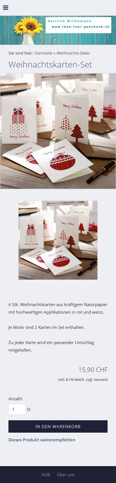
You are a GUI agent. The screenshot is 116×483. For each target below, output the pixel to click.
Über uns (66, 474)
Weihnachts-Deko (73, 53)
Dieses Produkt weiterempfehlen (41, 439)
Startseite (43, 53)
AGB (45, 474)
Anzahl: (15, 398)
